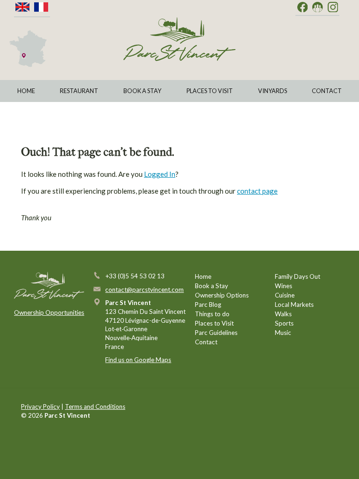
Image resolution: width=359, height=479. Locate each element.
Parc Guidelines (216, 332)
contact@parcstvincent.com (144, 289)
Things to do (212, 314)
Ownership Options (222, 295)
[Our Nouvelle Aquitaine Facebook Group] (317, 8)
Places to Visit (210, 90)
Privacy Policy (40, 406)
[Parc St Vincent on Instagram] (333, 8)
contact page (257, 191)
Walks (283, 314)
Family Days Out (297, 276)
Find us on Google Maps (138, 359)
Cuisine (284, 295)
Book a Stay (142, 90)
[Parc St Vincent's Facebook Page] (302, 8)
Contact (327, 90)
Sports (284, 323)
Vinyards (272, 90)
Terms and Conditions (95, 406)
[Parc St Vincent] (179, 39)
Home (26, 90)
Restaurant (79, 90)
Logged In (159, 174)
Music (283, 332)
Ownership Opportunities (49, 312)
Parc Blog (208, 304)
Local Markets (294, 304)
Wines (283, 286)
